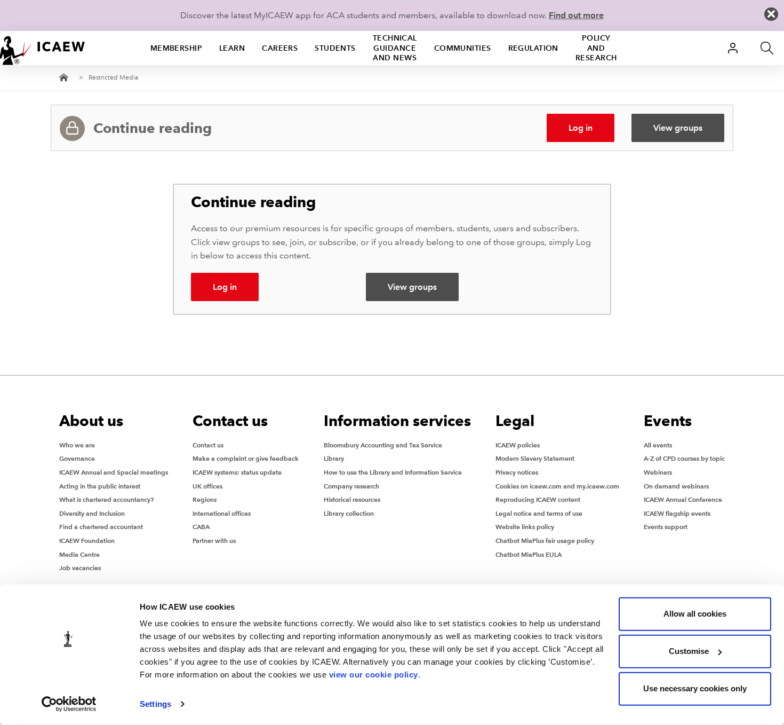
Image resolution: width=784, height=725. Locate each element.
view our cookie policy (373, 674)
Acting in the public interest (99, 486)
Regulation (533, 47)
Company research (351, 486)
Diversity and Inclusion (92, 513)
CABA (201, 527)
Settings (155, 703)
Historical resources (352, 499)
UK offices (207, 486)
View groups (677, 128)
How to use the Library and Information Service (393, 472)
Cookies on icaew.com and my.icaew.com (557, 486)
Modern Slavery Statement (534, 458)
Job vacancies (80, 568)
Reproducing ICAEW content (537, 499)
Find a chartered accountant (101, 527)
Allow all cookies (694, 613)
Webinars (658, 472)
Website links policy (524, 527)
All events (658, 445)
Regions (205, 499)
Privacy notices (516, 472)
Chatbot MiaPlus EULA (528, 554)
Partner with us (214, 541)
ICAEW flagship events (677, 513)
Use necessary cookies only (695, 688)
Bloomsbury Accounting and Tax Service (383, 445)
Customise (689, 651)
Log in (581, 128)
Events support (665, 527)
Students (335, 47)
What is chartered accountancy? (106, 499)
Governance (77, 458)
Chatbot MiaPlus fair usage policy (544, 541)
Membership (176, 47)
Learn (232, 47)
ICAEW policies (517, 445)
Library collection (349, 513)
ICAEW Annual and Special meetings (113, 472)
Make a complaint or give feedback (246, 458)
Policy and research (596, 47)
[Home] (42, 48)
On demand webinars (676, 486)
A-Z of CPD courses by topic (684, 458)
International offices (222, 513)
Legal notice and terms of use (538, 513)
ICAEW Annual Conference (683, 499)
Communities (462, 47)
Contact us (208, 445)
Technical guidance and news (395, 47)
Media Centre (79, 554)
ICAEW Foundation (87, 541)
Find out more (576, 15)
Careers (280, 47)
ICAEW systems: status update (237, 472)
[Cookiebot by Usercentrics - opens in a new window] (69, 704)
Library (334, 458)
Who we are (77, 445)
